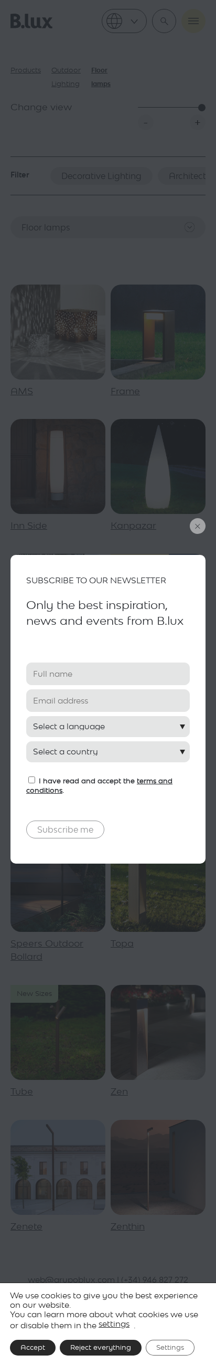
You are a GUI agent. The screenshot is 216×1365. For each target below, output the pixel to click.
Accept (32, 1347)
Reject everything (100, 1347)
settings (114, 1323)
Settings (170, 1347)
